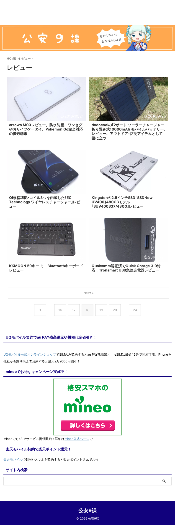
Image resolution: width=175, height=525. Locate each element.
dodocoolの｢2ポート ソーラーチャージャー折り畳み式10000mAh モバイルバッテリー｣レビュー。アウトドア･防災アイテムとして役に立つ (129, 131)
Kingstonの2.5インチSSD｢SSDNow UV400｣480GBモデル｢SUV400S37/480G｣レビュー (122, 201)
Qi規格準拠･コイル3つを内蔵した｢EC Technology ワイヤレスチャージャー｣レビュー (44, 201)
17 (74, 310)
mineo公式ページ (76, 439)
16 (60, 310)
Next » (88, 293)
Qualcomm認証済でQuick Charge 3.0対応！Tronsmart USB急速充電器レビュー (126, 268)
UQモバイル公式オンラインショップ (29, 354)
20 (115, 310)
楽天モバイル (13, 459)
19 (101, 310)
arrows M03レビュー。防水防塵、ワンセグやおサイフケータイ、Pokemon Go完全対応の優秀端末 (46, 129)
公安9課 (87, 510)
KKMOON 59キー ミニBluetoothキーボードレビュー (46, 268)
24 (135, 310)
